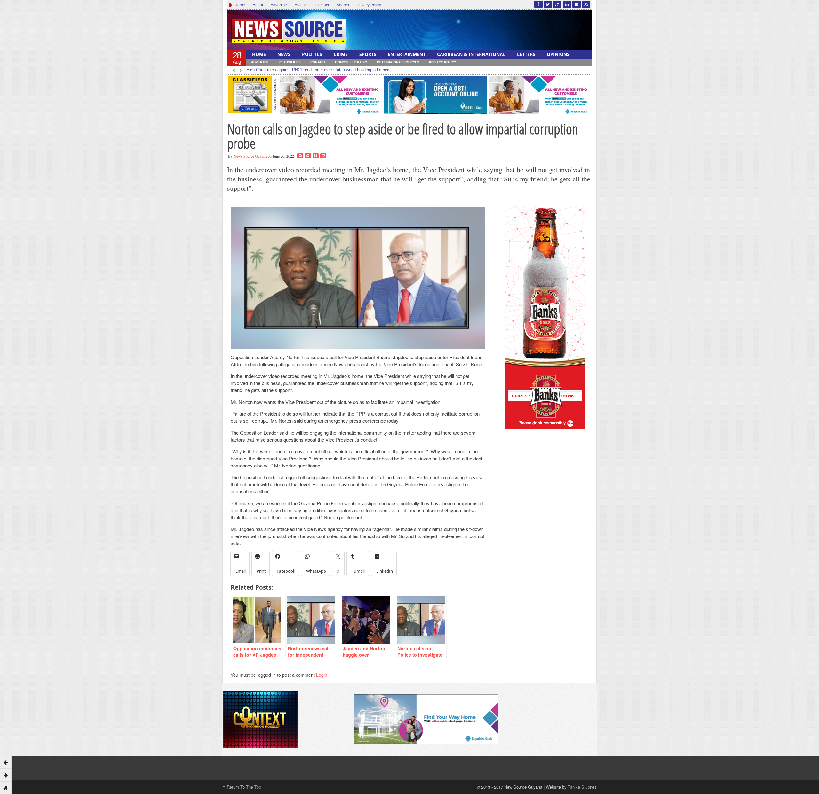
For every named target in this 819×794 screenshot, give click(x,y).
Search (343, 5)
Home (239, 5)
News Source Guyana (250, 155)
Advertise (279, 5)
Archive (301, 5)
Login (321, 675)
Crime (341, 54)
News (283, 54)
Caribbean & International (471, 54)
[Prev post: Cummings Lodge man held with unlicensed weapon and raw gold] (6, 762)
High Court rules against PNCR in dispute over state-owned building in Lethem (318, 69)
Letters (526, 54)
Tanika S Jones (582, 787)
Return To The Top (241, 787)
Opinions (558, 54)
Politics (312, 54)
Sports (367, 54)
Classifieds (290, 62)
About (258, 5)
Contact (322, 5)
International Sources (398, 62)
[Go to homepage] (6, 787)
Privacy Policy (369, 5)
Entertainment (406, 54)
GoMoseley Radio (351, 62)
